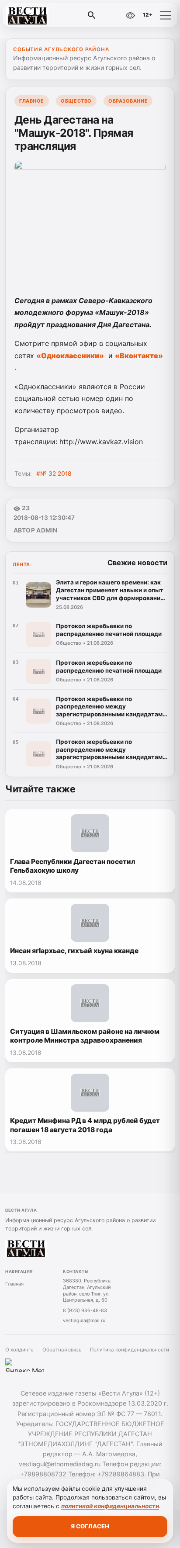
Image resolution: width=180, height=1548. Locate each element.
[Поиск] (91, 15)
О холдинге (19, 1350)
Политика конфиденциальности (129, 1350)
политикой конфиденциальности (110, 1506)
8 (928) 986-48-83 (85, 1310)
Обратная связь (61, 1350)
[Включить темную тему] (111, 15)
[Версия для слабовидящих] (130, 15)
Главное (31, 101)
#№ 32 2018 (54, 473)
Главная (14, 1284)
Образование (128, 101)
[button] (165, 15)
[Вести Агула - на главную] (43, 15)
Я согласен (90, 1526)
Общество (76, 101)
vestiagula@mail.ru (84, 1320)
